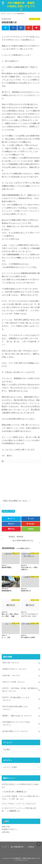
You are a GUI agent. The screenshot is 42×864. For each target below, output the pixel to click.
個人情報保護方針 (17, 847)
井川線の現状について (15, 731)
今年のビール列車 (13, 682)
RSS (7, 821)
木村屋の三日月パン (14, 669)
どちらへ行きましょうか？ (12, 803)
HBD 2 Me (10, 663)
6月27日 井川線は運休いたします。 (16, 698)
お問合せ (31, 847)
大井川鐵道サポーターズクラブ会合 (16, 723)
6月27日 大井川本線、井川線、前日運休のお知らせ (20, 689)
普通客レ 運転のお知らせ (17, 716)
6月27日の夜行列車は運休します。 (15, 707)
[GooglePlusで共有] (29, 28)
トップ (4, 847)
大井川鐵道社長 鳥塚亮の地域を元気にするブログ (21, 6)
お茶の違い (10, 675)
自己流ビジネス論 (9, 511)
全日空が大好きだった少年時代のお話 (16, 784)
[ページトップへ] (38, 844)
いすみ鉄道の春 (8, 792)
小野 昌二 (15, 799)
